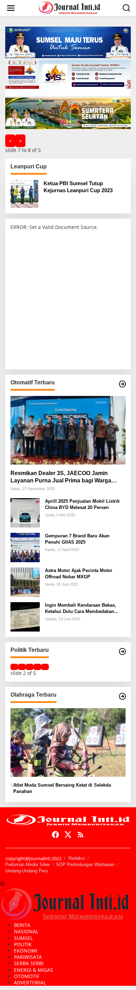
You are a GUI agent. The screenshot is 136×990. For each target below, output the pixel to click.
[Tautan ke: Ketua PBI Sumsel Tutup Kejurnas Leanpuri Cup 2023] (24, 193)
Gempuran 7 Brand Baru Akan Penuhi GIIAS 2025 (77, 539)
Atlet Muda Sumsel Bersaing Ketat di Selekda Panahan (62, 788)
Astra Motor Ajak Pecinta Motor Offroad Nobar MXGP (78, 573)
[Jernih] (69, 7)
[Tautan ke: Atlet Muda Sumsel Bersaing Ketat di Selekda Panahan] (68, 742)
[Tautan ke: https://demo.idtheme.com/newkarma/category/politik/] (122, 651)
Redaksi (76, 858)
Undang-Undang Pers (26, 870)
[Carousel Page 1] (14, 667)
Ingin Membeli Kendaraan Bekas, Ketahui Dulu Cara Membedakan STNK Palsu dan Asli (80, 608)
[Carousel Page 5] (45, 667)
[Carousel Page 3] (29, 667)
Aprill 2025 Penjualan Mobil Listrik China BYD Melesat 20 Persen (82, 504)
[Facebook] (55, 834)
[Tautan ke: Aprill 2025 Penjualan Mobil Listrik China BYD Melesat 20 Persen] (25, 512)
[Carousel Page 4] (37, 667)
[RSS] (80, 834)
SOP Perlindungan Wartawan (85, 864)
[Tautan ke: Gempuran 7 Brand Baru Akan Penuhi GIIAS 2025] (25, 547)
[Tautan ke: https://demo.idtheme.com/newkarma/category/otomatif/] (122, 384)
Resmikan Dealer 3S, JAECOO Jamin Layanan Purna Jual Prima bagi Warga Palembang (60, 477)
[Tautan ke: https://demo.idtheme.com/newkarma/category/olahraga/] (122, 696)
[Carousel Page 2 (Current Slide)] (22, 667)
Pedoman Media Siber (27, 864)
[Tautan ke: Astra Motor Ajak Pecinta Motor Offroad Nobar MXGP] (25, 581)
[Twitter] (68, 834)
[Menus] (10, 8)
